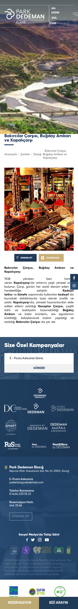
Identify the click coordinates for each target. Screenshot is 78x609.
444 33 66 (15, 505)
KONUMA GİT (20, 516)
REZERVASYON (19, 603)
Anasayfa (11, 154)
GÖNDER (39, 368)
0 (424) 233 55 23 (20, 494)
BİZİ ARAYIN (58, 603)
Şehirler (25, 154)
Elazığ (37, 154)
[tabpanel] (39, 67)
